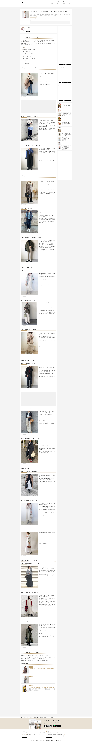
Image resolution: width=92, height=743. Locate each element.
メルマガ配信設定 (59, 740)
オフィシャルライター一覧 (65, 82)
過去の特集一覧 (65, 64)
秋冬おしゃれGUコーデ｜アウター (28, 53)
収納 (23, 732)
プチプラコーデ (33, 18)
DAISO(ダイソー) (55, 732)
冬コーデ (37, 18)
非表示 (25, 47)
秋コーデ (46, 18)
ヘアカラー (39, 734)
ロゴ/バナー (53, 740)
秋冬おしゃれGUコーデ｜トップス (28, 51)
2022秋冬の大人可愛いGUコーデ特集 (29, 49)
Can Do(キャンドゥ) (61, 732)
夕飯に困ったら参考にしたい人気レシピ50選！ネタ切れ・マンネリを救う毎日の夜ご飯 (66, 119)
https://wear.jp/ (24, 96)
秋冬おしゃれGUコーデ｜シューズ (28, 60)
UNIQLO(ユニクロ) (60, 734)
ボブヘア (24, 734)
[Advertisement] (38, 106)
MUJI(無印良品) (50, 734)
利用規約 (36, 740)
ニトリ (66, 734)
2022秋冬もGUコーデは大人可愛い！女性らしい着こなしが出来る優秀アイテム (44, 717)
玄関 (43, 732)
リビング (35, 732)
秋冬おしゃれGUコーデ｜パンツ (28, 56)
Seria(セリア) (49, 732)
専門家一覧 (65, 100)
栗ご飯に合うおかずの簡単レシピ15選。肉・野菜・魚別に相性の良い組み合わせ (66, 105)
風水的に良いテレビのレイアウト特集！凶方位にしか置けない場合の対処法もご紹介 (66, 114)
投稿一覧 (28, 31)
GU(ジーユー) (50, 18)
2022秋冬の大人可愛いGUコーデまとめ (29, 61)
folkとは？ (32, 740)
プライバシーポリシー (42, 740)
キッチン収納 (39, 732)
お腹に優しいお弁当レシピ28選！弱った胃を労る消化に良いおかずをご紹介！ (66, 123)
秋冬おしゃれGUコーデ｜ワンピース (29, 58)
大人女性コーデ (42, 18)
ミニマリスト (30, 732)
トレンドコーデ (29, 734)
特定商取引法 (48, 740)
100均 (26, 732)
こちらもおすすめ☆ (26, 63)
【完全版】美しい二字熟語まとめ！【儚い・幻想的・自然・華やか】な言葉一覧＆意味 (66, 110)
